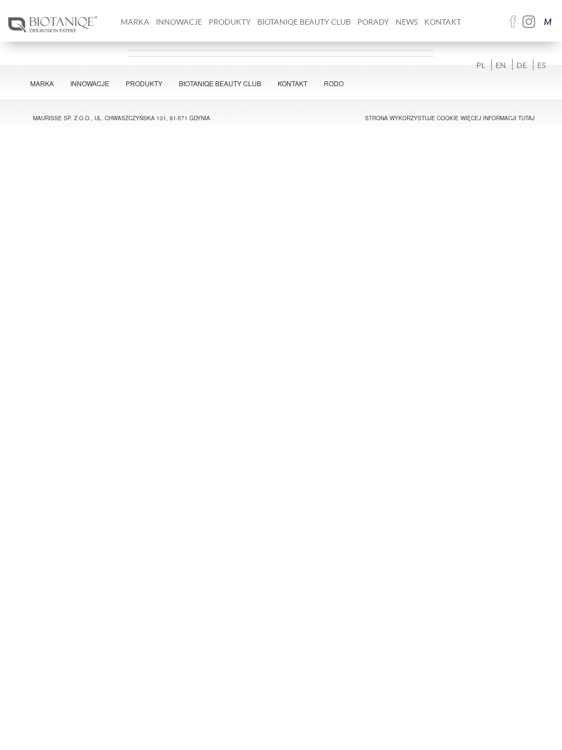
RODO (334, 83)
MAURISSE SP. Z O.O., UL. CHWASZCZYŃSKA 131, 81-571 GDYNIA (121, 118)
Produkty (144, 83)
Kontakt (442, 22)
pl (480, 64)
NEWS (407, 22)
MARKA (135, 22)
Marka (42, 83)
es (541, 64)
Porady (373, 22)
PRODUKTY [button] (230, 22)
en (501, 64)
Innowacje (179, 22)
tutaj (526, 118)
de (521, 64)
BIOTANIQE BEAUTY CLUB (304, 22)
